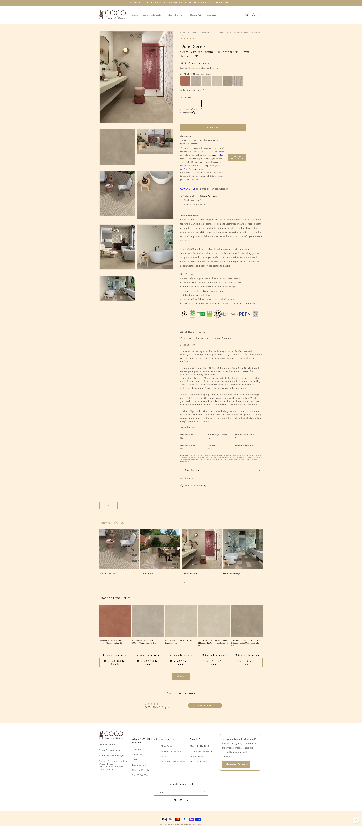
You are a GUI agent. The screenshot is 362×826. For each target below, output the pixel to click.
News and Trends (140, 770)
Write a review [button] (205, 705)
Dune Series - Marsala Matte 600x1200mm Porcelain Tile (111, 642)
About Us (136, 760)
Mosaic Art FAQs (198, 756)
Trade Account (190, 169)
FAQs (163, 756)
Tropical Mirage (232, 573)
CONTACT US (188, 188)
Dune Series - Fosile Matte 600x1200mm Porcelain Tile (144, 642)
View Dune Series (204, 74)
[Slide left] (178, 582)
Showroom (137, 749)
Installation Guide (198, 761)
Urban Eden (147, 573)
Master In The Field (199, 746)
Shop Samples (168, 746)
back (108, 505)
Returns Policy (106, 769)
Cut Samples (186, 136)
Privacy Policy (106, 764)
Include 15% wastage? (192, 109)
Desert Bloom (189, 573)
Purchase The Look (113, 523)
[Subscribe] (204, 792)
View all (181, 676)
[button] (152, 15)
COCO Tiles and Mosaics (176, 824)
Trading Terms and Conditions (114, 761)
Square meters (186, 97)
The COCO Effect (140, 775)
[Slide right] (184, 582)
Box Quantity (187, 113)
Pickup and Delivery (171, 751)
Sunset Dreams (107, 573)
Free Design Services (142, 765)
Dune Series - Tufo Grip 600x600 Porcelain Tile (179, 642)
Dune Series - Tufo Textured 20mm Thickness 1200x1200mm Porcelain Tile (213, 643)
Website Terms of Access (111, 766)
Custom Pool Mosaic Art (202, 751)
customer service (216, 155)
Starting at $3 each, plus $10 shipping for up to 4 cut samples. (199, 142)
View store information (194, 204)
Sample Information (115, 655)
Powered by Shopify (194, 824)
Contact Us (137, 754)
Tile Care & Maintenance (173, 761)
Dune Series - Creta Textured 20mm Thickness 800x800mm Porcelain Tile (246, 643)
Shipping (193, 68)
